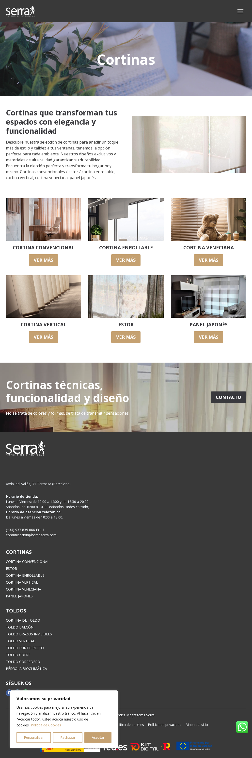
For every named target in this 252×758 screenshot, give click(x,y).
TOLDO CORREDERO (23, 661)
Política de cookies (129, 724)
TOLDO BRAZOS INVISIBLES (29, 634)
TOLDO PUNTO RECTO (25, 648)
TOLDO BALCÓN (19, 627)
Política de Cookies (46, 725)
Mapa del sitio (197, 724)
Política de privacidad (164, 724)
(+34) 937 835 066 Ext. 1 (25, 529)
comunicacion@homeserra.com (31, 535)
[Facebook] (9, 692)
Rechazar (67, 737)
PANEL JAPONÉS (19, 596)
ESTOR (11, 568)
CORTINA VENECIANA (23, 589)
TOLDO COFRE (18, 654)
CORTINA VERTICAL (22, 582)
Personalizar (34, 737)
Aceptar (98, 737)
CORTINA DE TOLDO (23, 620)
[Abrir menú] (240, 11)
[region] (64, 719)
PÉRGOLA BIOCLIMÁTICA (26, 668)
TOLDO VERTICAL (20, 641)
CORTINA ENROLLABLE (25, 575)
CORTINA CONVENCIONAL (27, 561)
